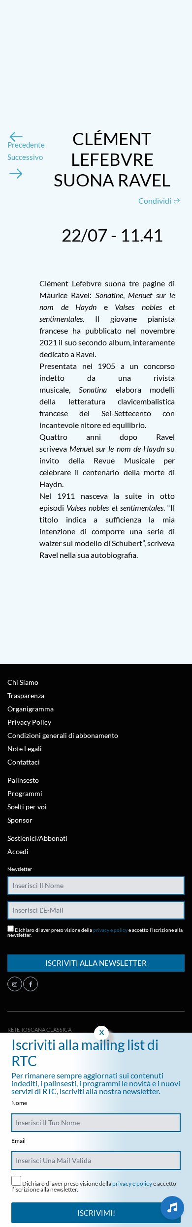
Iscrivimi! (96, 1212)
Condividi (155, 200)
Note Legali (24, 748)
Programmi (24, 793)
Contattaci (23, 762)
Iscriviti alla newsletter (96, 962)
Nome (19, 1103)
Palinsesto (23, 780)
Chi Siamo (22, 682)
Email (18, 1141)
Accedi (18, 851)
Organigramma (30, 709)
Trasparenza (25, 695)
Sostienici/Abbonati (37, 838)
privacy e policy (110, 930)
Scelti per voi (27, 806)
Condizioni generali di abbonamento (62, 735)
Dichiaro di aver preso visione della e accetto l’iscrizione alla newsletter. (95, 932)
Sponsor (19, 820)
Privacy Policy (29, 722)
